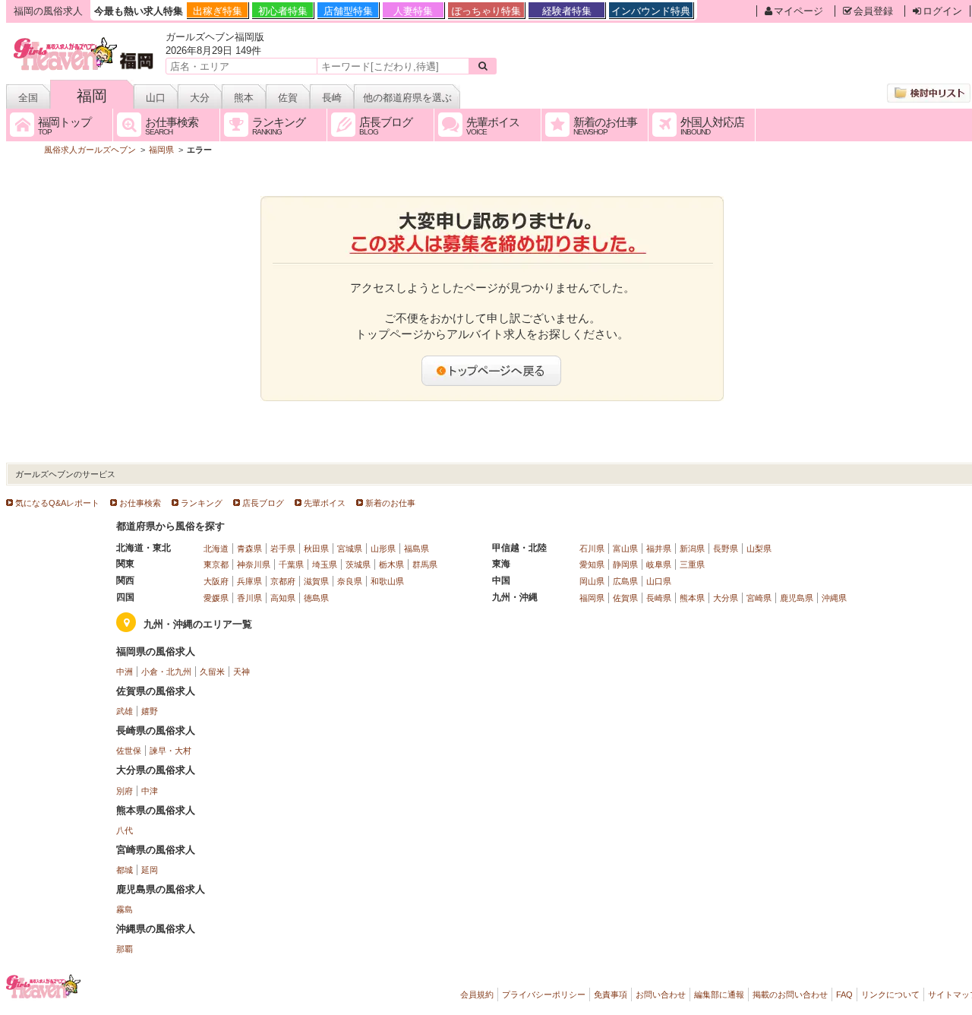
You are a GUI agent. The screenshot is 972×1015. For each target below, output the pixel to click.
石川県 (591, 548)
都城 (124, 869)
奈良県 (349, 581)
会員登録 (873, 11)
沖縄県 (834, 597)
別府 (124, 790)
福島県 (416, 548)
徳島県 (316, 597)
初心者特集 (283, 11)
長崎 (332, 97)
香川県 (249, 597)
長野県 (725, 548)
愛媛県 (216, 597)
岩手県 (282, 548)
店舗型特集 (348, 11)
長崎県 (658, 597)
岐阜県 (658, 564)
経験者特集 (567, 11)
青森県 (249, 548)
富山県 (625, 548)
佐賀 (288, 97)
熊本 (244, 97)
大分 (200, 97)
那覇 (124, 948)
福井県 (658, 548)
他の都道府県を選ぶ (407, 97)
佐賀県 (625, 597)
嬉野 (149, 711)
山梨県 (759, 548)
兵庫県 (249, 581)
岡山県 (591, 581)
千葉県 (291, 564)
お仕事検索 (140, 503)
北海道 (216, 548)
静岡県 (625, 564)
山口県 (658, 581)
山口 (156, 97)
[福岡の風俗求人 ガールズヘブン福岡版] (85, 40)
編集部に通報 (719, 994)
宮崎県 (759, 597)
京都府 (282, 581)
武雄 (124, 711)
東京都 (216, 564)
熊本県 (692, 597)
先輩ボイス (325, 503)
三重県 (692, 564)
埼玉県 (324, 564)
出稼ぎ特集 (217, 11)
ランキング (201, 503)
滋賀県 (316, 581)
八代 (124, 830)
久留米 (212, 671)
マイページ (798, 11)
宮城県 (349, 548)
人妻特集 (413, 11)
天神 (241, 671)
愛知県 (591, 564)
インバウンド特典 (650, 11)
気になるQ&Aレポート (57, 503)
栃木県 (391, 564)
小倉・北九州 (166, 671)
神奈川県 (253, 564)
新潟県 (692, 548)
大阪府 (216, 581)
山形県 (383, 548)
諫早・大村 (170, 750)
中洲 (124, 671)
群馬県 (424, 564)
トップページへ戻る (492, 371)
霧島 (124, 909)
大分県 (725, 597)
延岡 (149, 869)
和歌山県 (387, 581)
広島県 (625, 581)
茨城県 (358, 564)
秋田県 (316, 548)
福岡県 (591, 597)
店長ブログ (263, 503)
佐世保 (128, 750)
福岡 (92, 95)
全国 (28, 97)
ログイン (942, 11)
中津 (149, 790)
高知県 (282, 597)
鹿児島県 (796, 597)
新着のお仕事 (390, 503)
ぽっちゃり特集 (486, 11)
